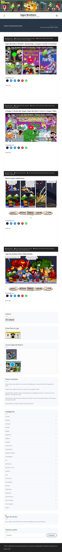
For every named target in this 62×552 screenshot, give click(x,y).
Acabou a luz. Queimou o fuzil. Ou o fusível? (16, 389)
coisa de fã (31, 173)
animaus (7, 427)
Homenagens (9, 456)
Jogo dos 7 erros (9, 467)
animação (17, 38)
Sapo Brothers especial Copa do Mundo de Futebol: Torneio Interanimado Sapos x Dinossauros (30, 398)
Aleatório (7, 420)
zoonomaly (28, 40)
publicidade (8, 489)
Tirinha (24, 173)
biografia (7, 442)
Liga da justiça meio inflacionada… (19, 254)
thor (29, 250)
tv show (23, 40)
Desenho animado (30, 38)
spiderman (25, 250)
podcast (7, 485)
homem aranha (45, 38)
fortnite (39, 38)
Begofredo (8, 434)
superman (12, 174)
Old (6, 475)
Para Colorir (8, 478)
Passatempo (8, 482)
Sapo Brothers (28, 15)
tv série (19, 40)
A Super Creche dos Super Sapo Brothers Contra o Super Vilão (30, 111)
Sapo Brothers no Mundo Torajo (14, 403)
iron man (13, 250)
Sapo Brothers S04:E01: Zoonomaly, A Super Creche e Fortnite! (30, 44)
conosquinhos (9, 449)
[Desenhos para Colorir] (31, 319)
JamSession (8, 464)
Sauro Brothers (9, 500)
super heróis (8, 107)
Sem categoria (9, 504)
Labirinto (7, 471)
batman (36, 248)
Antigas (7, 431)
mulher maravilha (43, 105)
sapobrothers (9, 38)
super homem (15, 107)
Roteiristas (8, 493)
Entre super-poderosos (14, 178)
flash (40, 248)
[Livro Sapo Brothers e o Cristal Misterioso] (31, 366)
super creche (14, 40)
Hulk (9, 250)
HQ (6, 460)
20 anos (7, 416)
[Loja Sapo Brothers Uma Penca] (31, 335)
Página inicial (53, 26)
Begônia (7, 438)
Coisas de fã (23, 38)
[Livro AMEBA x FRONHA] (31, 354)
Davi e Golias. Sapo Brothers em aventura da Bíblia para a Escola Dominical (25, 384)
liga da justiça (45, 173)
